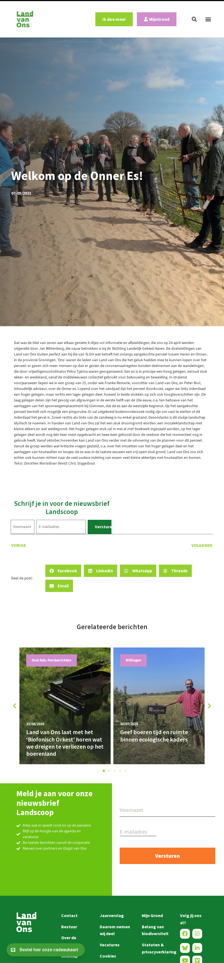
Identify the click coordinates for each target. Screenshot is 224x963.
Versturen (103, 526)
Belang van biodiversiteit (155, 930)
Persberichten (145, 660)
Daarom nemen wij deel (115, 930)
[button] (194, 19)
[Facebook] (185, 934)
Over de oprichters (71, 941)
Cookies (108, 956)
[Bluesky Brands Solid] (185, 948)
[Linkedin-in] (197, 948)
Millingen (46, 660)
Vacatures (110, 944)
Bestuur (69, 926)
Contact (69, 915)
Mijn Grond (152, 915)
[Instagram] (197, 934)
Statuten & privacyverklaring (155, 948)
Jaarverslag (112, 915)
